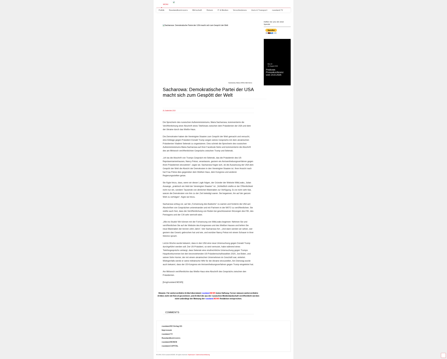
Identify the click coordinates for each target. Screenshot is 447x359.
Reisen (210, 10)
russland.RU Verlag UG (172, 326)
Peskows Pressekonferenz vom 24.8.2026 (275, 72)
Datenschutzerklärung (203, 355)
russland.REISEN (171, 342)
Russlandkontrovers (178, 10)
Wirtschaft (197, 10)
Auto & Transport (259, 10)
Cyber (188, 346)
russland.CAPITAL (171, 346)
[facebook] (276, 3)
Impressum (169, 330)
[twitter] (265, 3)
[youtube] (261, 3)
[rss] (268, 3)
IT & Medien (223, 10)
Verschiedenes (240, 10)
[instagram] (272, 3)
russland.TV (277, 10)
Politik (161, 10)
